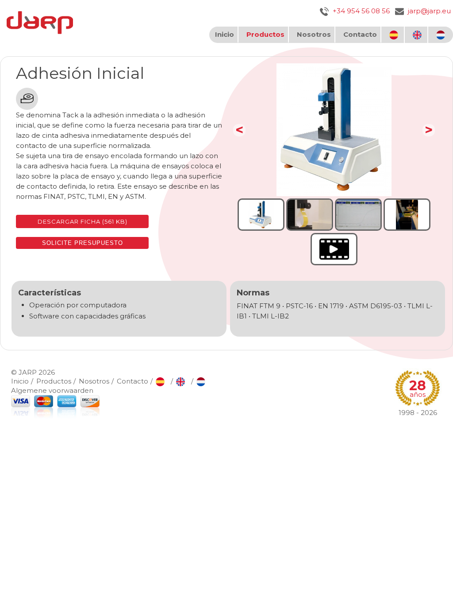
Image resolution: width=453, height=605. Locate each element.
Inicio (224, 34)
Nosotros (314, 34)
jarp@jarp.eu (428, 11)
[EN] (418, 35)
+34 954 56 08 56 (360, 11)
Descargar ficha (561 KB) (82, 221)
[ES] (395, 35)
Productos (265, 34)
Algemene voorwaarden (52, 390)
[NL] (442, 35)
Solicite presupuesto (82, 243)
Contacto (360, 34)
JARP (28, 372)
